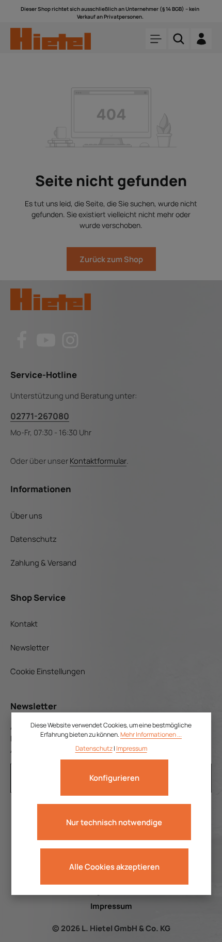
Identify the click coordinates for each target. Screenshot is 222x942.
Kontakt (24, 623)
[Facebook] (22, 346)
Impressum (111, 906)
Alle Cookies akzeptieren (114, 866)
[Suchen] (178, 38)
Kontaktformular (98, 460)
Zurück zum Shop (111, 259)
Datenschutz (33, 539)
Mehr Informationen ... (151, 734)
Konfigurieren (114, 777)
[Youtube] (47, 346)
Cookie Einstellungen (47, 671)
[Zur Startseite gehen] (50, 39)
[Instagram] (70, 346)
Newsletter (29, 647)
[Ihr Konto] (201, 38)
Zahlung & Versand (43, 562)
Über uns (26, 515)
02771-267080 (39, 416)
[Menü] (156, 38)
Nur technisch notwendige (114, 822)
